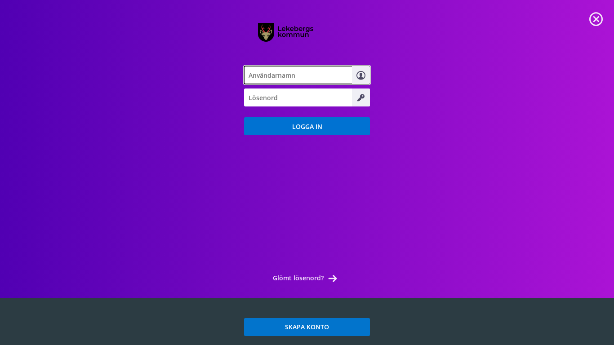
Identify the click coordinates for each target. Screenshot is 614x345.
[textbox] (307, 75)
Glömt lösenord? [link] (298, 278)
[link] (596, 18)
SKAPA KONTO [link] (307, 327)
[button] (307, 126)
